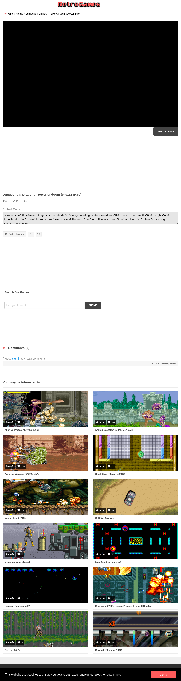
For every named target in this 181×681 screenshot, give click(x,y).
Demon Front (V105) (15, 518)
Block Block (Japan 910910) (110, 474)
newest (164, 363)
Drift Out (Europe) (104, 518)
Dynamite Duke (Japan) (17, 562)
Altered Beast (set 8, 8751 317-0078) (114, 430)
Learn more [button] (114, 674)
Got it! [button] (163, 674)
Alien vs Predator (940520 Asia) (22, 430)
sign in (16, 358)
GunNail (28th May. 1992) (108, 650)
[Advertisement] (90, 164)
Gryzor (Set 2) (12, 650)
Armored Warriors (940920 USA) (22, 474)
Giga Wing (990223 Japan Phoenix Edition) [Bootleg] (123, 606)
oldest (173, 363)
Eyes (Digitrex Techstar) (108, 562)
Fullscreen (166, 131)
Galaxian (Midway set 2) (17, 606)
